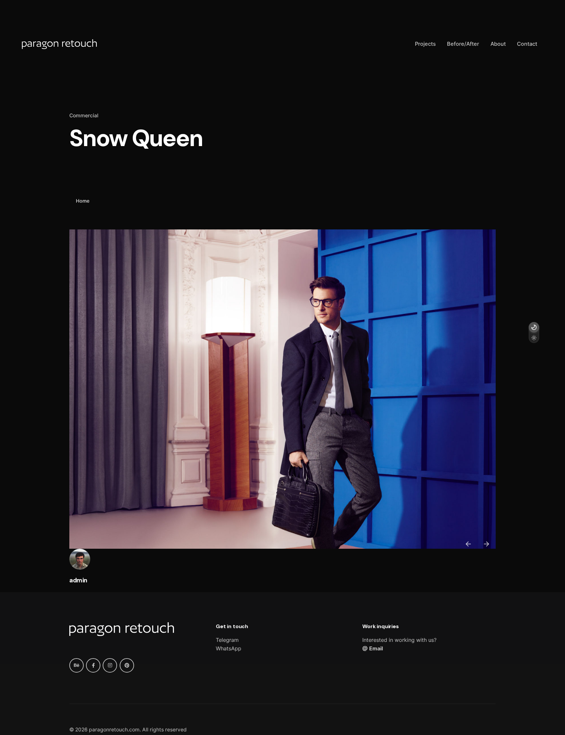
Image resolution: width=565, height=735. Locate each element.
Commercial (83, 115)
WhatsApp (228, 648)
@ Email (372, 648)
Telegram (227, 640)
